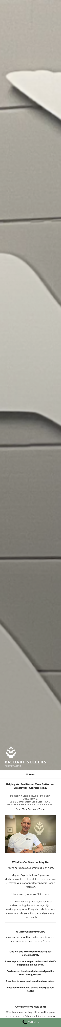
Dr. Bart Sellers (26, 762)
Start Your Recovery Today (30, 809)
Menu (32, 774)
